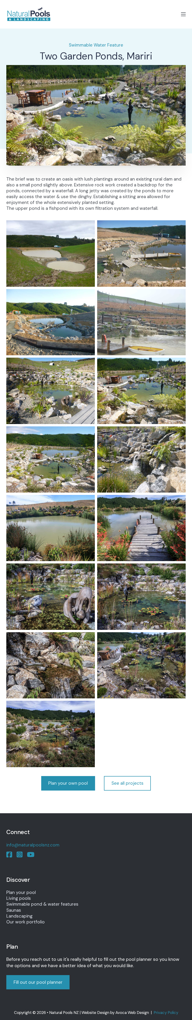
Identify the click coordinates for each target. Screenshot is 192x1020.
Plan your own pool (68, 783)
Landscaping (19, 916)
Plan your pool (21, 892)
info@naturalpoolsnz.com (32, 845)
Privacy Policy (166, 1012)
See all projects (127, 783)
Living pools (18, 898)
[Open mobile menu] (183, 14)
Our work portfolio (25, 922)
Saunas (13, 910)
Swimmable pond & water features (42, 904)
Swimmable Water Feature (96, 45)
